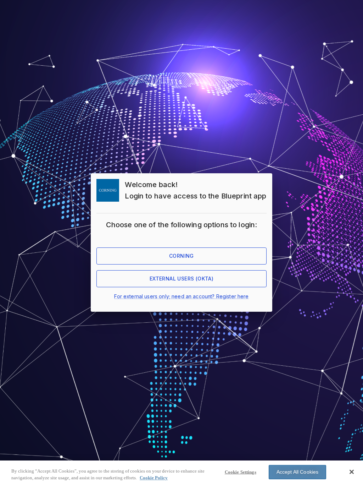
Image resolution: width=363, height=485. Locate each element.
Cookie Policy (154, 477)
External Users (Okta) (181, 279)
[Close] (351, 472)
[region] (181, 473)
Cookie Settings (240, 472)
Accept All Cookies (298, 472)
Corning (181, 256)
